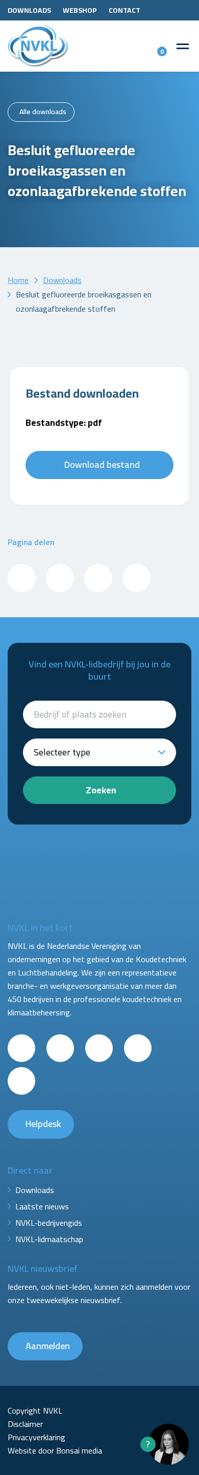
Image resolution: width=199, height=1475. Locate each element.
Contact (124, 10)
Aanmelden (48, 1345)
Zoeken (101, 790)
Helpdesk (43, 1123)
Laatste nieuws (42, 1206)
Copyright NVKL (35, 1410)
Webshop (80, 10)
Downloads (29, 10)
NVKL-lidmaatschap (49, 1239)
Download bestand (102, 464)
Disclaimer (25, 1423)
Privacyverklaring (36, 1437)
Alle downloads (42, 111)
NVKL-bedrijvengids (48, 1222)
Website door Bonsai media (55, 1450)
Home (18, 280)
